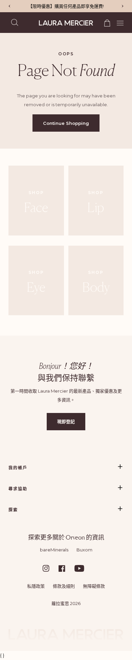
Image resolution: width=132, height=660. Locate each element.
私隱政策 (36, 586)
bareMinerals (54, 549)
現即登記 (66, 421)
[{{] (123, 6)
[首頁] (66, 22)
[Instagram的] (50, 568)
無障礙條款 (94, 586)
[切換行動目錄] (118, 22)
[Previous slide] (9, 6)
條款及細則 (64, 586)
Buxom (84, 549)
